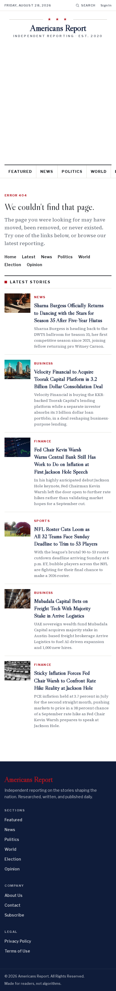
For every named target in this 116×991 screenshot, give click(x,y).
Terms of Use (17, 951)
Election (13, 264)
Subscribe (14, 915)
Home (10, 256)
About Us (14, 895)
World (99, 171)
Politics (72, 171)
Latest (28, 256)
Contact (13, 905)
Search (88, 5)
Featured (20, 171)
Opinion (34, 264)
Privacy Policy (18, 941)
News (46, 171)
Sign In (106, 5)
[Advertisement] (58, 99)
